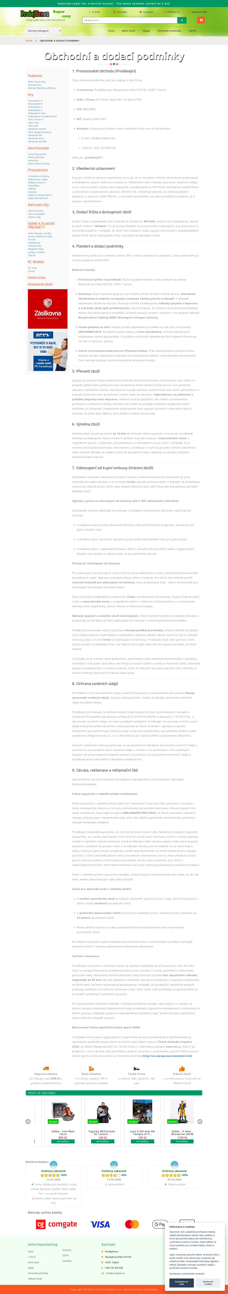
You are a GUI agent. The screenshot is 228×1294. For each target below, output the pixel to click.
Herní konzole (38, 148)
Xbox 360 (33, 125)
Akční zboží (128, 30)
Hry (30, 94)
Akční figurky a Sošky (39, 233)
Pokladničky (34, 245)
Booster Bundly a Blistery (42, 88)
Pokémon (35, 76)
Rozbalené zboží (40, 284)
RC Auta (32, 267)
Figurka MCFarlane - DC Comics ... (54, 1133)
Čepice (32, 255)
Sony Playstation (37, 154)
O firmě (95, 12)
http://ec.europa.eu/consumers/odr (167, 1056)
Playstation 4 (35, 103)
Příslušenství (38, 170)
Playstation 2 (35, 110)
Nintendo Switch (37, 128)
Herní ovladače (36, 214)
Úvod (111, 30)
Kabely (32, 188)
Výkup (146, 30)
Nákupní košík (199, 12)
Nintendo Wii (35, 135)
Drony (31, 271)
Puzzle (32, 239)
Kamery (32, 192)
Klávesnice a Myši (38, 179)
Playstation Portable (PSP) (42, 116)
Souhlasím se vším (181, 1282)
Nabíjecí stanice (37, 182)
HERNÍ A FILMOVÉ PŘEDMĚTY (41, 225)
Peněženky (34, 242)
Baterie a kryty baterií (40, 195)
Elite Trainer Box (37, 81)
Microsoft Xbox (36, 157)
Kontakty (122, 12)
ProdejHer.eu (112, 1289)
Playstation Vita (36, 113)
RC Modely (36, 262)
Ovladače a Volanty (38, 176)
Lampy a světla (36, 252)
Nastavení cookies (208, 1282)
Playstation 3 (35, 106)
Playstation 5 (35, 100)
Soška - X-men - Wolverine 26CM (134, 1133)
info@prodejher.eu (115, 1273)
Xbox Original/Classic (39, 132)
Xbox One (33, 122)
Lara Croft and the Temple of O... (94, 1133)
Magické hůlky (36, 249)
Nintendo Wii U (36, 138)
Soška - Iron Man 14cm (173, 1133)
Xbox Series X (35, 119)
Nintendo (33, 160)
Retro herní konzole (39, 163)
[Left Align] (182, 20)
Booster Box (35, 84)
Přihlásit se (173, 12)
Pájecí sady (34, 217)
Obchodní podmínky (169, 30)
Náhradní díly (38, 205)
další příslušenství (38, 198)
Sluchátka (33, 185)
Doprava (148, 12)
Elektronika (36, 277)
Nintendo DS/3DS (37, 141)
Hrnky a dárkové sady (40, 236)
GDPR (192, 30)
